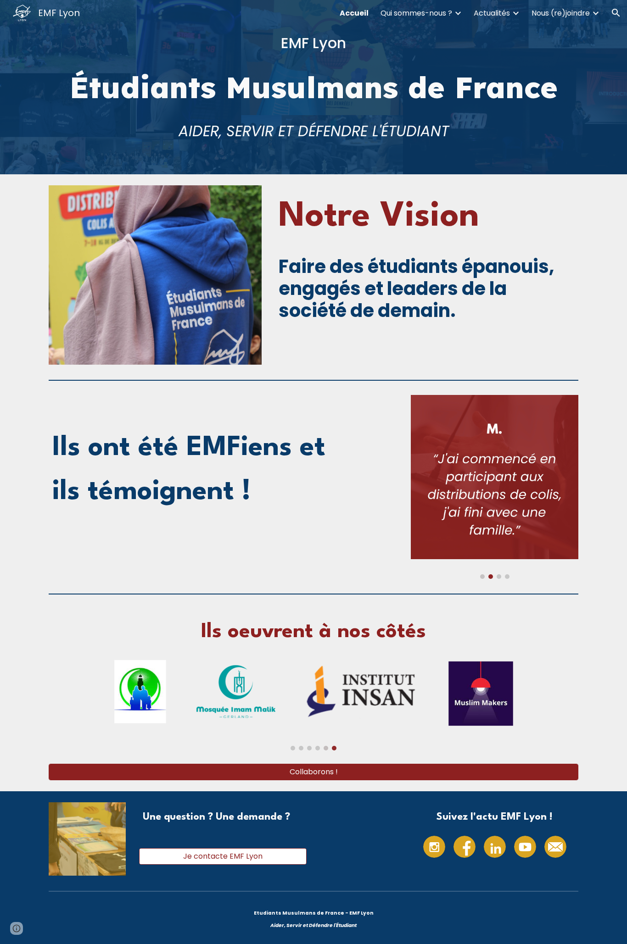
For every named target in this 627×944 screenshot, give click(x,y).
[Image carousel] (494, 486)
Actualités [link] (492, 13)
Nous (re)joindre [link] (561, 13)
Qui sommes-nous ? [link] (416, 13)
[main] (313, 43)
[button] (616, 13)
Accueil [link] (354, 13)
